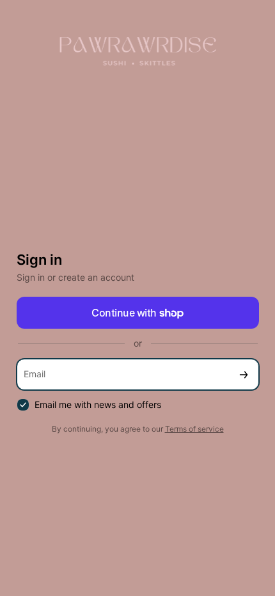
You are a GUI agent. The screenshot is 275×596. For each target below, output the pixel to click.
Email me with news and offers (98, 404)
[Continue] (244, 374)
